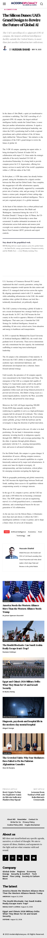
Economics (32, 532)
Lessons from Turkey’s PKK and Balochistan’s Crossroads (36, 796)
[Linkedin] (23, 57)
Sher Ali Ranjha (9, 768)
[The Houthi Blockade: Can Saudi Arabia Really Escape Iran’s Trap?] (23, 631)
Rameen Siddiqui (9, 652)
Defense (6, 677)
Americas (6, 601)
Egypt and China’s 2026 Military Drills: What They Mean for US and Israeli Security (21, 685)
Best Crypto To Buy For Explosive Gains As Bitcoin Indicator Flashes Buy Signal (12, 796)
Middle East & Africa (9, 641)
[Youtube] (34, 858)
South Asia (7, 753)
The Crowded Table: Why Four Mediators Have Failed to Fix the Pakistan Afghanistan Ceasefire (23, 761)
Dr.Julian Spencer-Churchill (13, 615)
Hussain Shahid (21, 50)
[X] (11, 57)
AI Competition (10, 9)
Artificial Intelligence (18, 532)
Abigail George (8, 728)
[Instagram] (12, 858)
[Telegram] (35, 57)
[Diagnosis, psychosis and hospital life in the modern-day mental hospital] (23, 707)
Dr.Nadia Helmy (9, 692)
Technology (20, 536)
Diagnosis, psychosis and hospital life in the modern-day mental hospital (22, 723)
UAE (28, 536)
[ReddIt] (29, 57)
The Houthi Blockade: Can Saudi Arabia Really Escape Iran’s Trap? (22, 647)
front (40, 532)
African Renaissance (10, 717)
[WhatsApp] (17, 57)
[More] (41, 57)
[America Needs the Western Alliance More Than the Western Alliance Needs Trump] (23, 591)
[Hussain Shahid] (5, 48)
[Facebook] (5, 57)
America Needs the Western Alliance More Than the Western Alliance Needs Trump (22, 609)
